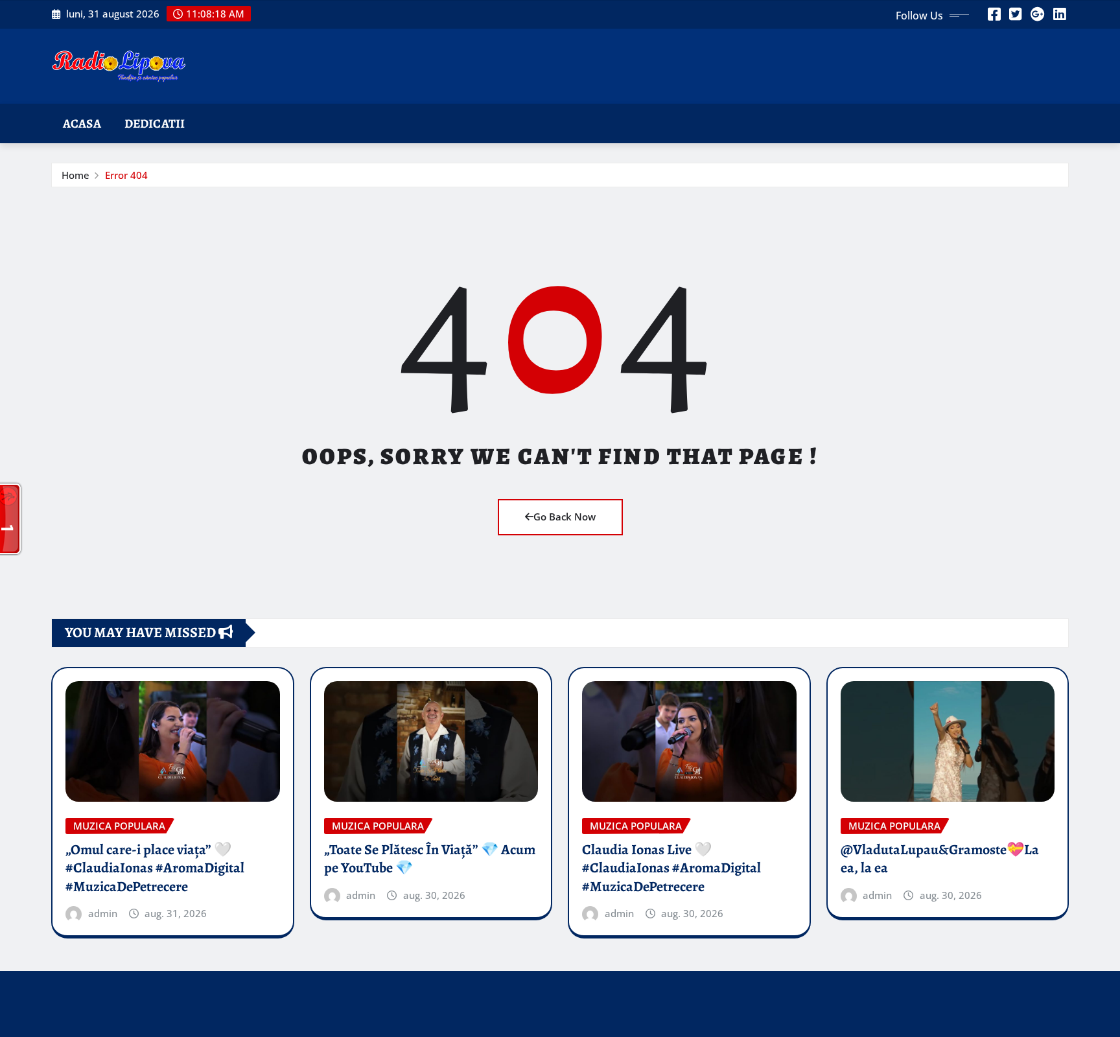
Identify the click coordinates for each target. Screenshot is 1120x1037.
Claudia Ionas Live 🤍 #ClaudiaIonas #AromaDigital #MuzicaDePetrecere (671, 868)
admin (102, 913)
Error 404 (126, 175)
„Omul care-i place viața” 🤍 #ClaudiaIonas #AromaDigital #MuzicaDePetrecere (154, 868)
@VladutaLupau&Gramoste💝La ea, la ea (940, 859)
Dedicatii (154, 123)
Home (75, 175)
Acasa (82, 123)
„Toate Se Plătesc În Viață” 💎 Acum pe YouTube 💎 (429, 859)
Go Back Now (564, 516)
